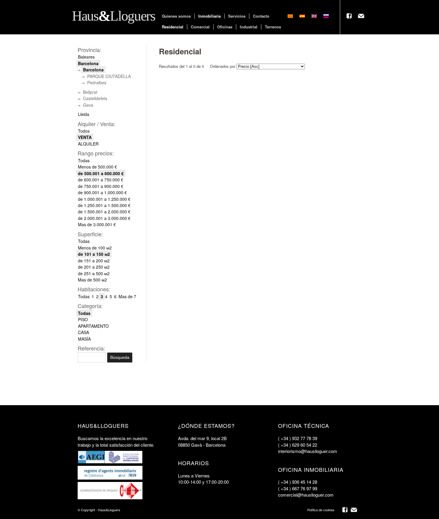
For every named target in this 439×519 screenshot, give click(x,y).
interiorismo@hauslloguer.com (307, 451)
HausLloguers (112, 15)
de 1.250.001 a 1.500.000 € (104, 205)
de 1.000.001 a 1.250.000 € (104, 199)
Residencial (172, 27)
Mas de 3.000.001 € (97, 224)
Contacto (261, 16)
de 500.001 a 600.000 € (101, 173)
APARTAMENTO (93, 326)
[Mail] (353, 509)
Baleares (86, 57)
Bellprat (90, 92)
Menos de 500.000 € (97, 167)
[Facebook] (344, 509)
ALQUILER (88, 144)
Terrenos (273, 27)
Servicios (236, 16)
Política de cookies (320, 509)
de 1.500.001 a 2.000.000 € (104, 212)
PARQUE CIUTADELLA (109, 76)
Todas (84, 160)
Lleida (83, 114)
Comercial (200, 27)
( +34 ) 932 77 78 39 (297, 438)
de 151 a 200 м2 (94, 261)
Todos (84, 131)
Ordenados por (222, 66)
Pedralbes (96, 82)
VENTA (85, 137)
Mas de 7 (127, 296)
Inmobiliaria (209, 16)
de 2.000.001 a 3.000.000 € (104, 218)
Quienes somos (176, 16)
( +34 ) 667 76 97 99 (297, 488)
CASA (83, 332)
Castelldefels (95, 98)
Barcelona (88, 63)
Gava (88, 105)
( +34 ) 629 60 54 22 (297, 445)
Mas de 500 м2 (92, 280)
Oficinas (224, 27)
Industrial (248, 27)
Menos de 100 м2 (95, 248)
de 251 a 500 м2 (94, 273)
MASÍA (84, 339)
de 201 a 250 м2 (94, 267)
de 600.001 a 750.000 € (100, 180)
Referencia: (91, 348)
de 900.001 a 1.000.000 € (102, 192)
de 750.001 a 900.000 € (100, 186)
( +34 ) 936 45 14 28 (297, 482)
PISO (83, 319)
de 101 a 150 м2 (94, 254)
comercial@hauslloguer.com (306, 495)
